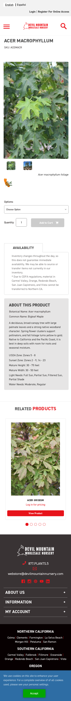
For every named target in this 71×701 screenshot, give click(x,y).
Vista (63, 659)
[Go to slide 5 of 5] (44, 524)
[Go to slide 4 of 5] (40, 524)
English (9, 5)
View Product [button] (35, 513)
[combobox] (9, 5)
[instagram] (29, 581)
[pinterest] (35, 581)
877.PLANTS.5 (38, 563)
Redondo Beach (24, 659)
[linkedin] (48, 581)
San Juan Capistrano (46, 659)
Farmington (36, 637)
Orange (9, 659)
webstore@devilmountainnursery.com (35, 573)
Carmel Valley (16, 655)
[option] (21, 5)
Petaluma (35, 642)
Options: (8, 202)
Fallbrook (31, 655)
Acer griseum (35, 500)
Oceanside (56, 655)
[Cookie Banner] (35, 685)
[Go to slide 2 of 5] (31, 524)
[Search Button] (64, 25)
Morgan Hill (21, 642)
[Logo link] (6, 28)
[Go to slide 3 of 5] (35, 524)
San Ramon (49, 642)
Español (21, 5)
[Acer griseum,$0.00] (35, 459)
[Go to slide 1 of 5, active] (27, 524)
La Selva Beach (53, 637)
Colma (11, 637)
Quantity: (9, 222)
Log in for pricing (35, 504)
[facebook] (23, 581)
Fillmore (43, 655)
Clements (22, 637)
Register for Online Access (53, 11)
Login (32, 11)
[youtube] (41, 581)
